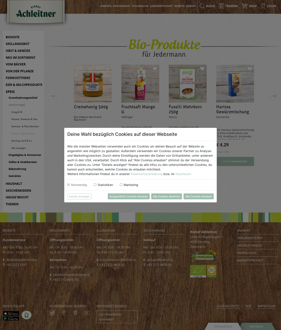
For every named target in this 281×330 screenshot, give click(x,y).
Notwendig (79, 185)
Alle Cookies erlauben (198, 196)
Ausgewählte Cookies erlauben (129, 196)
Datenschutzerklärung (146, 174)
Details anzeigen (79, 196)
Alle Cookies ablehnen (166, 196)
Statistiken (105, 185)
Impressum (183, 174)
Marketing (131, 185)
